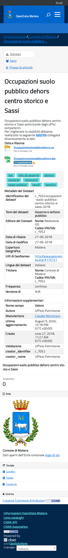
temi (13, 60)
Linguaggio (9, 547)
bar (10, 175)
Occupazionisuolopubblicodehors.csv (34, 147)
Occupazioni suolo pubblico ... (25, 41)
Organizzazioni (15, 36)
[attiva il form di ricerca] (48, 15)
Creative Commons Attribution (24, 500)
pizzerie (13, 180)
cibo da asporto (28, 175)
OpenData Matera (27, 16)
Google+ (10, 471)
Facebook (11, 484)
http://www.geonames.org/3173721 (48, 258)
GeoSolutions (18, 543)
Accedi (59, 3)
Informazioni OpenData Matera (25, 513)
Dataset (15, 54)
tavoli (36, 185)
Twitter (10, 478)
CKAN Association (16, 526)
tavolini (50, 185)
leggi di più (52, 455)
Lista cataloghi (14, 517)
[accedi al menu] (57, 14)
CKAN (10, 540)
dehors (49, 175)
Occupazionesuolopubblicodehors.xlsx (34, 160)
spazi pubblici (17, 185)
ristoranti (31, 180)
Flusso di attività (20, 67)
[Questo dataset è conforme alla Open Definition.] (53, 500)
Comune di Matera (43, 36)
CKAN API (10, 522)
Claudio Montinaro (47, 315)
